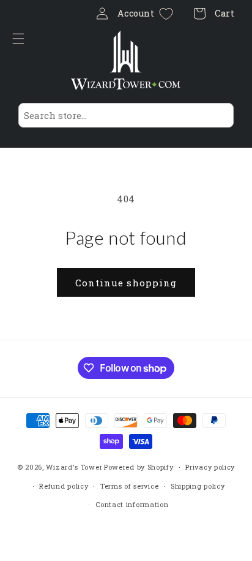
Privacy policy (210, 466)
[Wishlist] (166, 13)
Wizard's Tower (74, 466)
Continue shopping (126, 283)
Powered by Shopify (139, 466)
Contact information (131, 504)
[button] (21, 38)
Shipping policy (198, 485)
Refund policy (63, 485)
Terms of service (129, 485)
